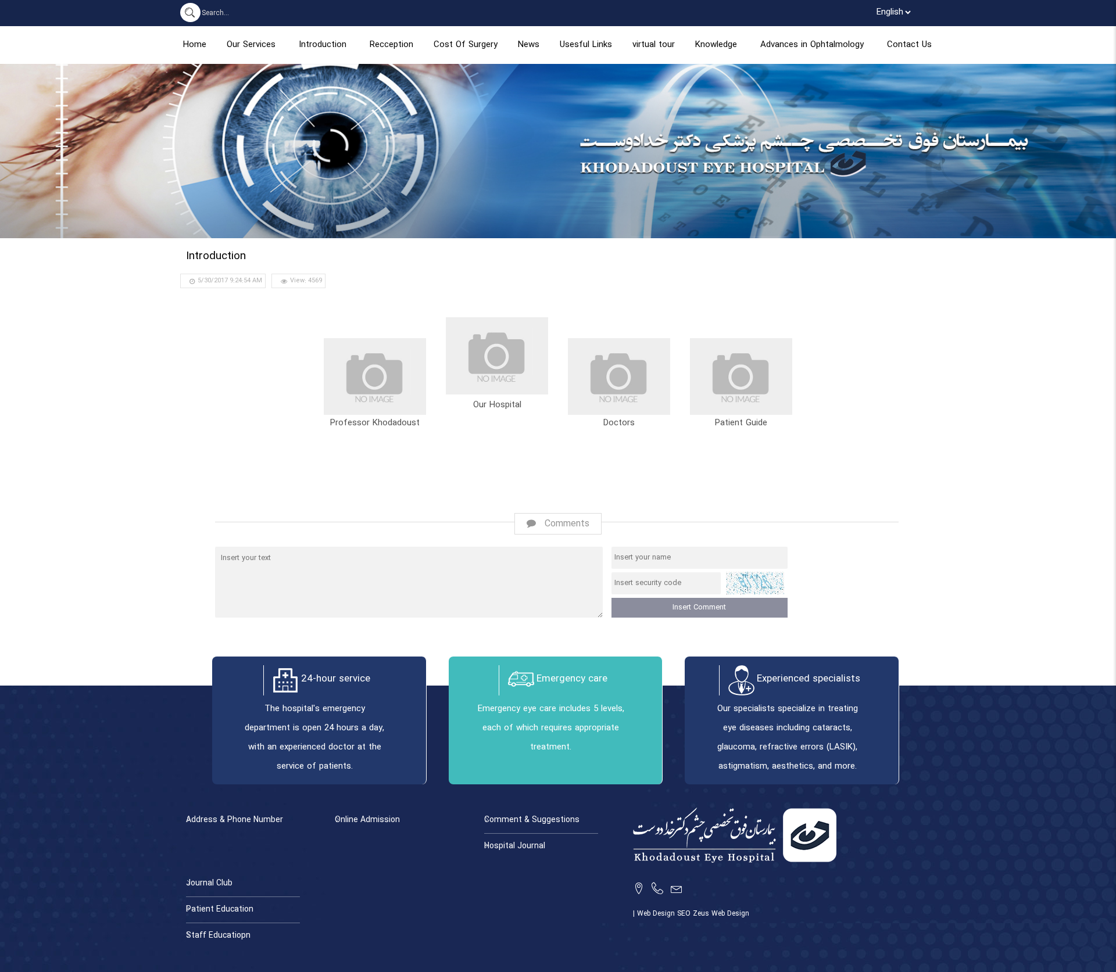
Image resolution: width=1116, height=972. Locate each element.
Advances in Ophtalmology (812, 45)
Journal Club (209, 883)
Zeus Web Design (721, 914)
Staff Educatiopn (218, 935)
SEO (685, 914)
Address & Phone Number (234, 820)
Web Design (657, 914)
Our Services (251, 45)
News (528, 45)
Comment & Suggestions (532, 820)
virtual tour (653, 45)
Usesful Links (586, 45)
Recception (391, 45)
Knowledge (716, 45)
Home (194, 45)
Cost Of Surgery (466, 45)
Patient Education (219, 909)
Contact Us (909, 45)
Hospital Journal (514, 846)
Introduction (322, 45)
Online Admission (367, 820)
